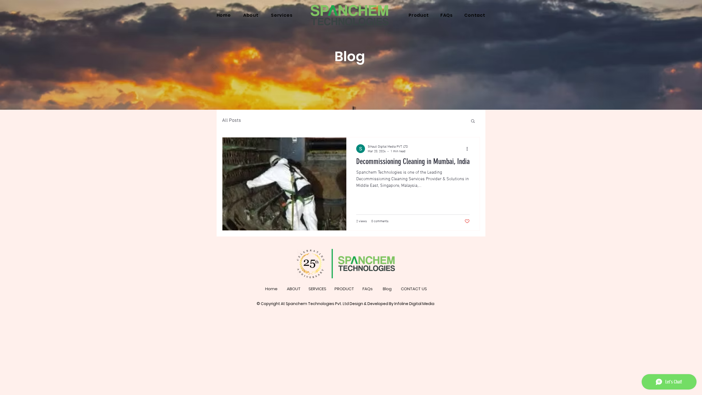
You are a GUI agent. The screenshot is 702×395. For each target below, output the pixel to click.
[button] (472, 121)
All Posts (231, 120)
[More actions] (469, 148)
